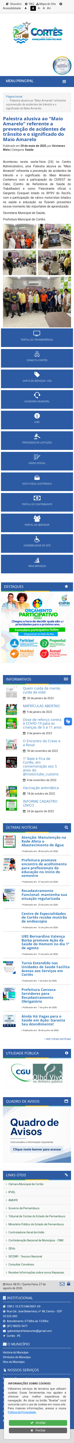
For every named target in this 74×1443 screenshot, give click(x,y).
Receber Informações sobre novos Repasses (36, 1272)
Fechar (40, 1430)
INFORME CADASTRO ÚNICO (40, 803)
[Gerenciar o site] (68, 1284)
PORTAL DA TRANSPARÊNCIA (37, 339)
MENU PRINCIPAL (20, 81)
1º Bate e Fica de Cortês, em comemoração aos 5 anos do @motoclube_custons (41, 766)
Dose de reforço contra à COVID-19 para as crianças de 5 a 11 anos (42, 723)
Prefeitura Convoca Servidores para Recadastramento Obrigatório (39, 995)
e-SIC (37, 422)
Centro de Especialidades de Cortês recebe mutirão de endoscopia (44, 917)
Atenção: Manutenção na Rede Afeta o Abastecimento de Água (44, 841)
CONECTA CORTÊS (37, 360)
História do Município (16, 1352)
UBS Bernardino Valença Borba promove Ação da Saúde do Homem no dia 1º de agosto (45, 942)
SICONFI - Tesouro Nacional (25, 1256)
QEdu (11, 1248)
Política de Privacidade (22, 1412)
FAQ (31, 3)
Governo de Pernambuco (23, 1208)
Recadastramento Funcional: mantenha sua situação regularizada (44, 894)
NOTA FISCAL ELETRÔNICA (37, 483)
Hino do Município (14, 1361)
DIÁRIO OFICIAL (37, 463)
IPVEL (12, 1192)
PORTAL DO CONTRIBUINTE (37, 504)
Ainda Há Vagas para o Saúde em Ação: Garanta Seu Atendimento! (43, 1020)
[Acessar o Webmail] (62, 1284)
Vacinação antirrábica (41, 787)
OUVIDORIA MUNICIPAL (37, 401)
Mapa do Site (47, 3)
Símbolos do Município (17, 1357)
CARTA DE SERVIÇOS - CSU (37, 381)
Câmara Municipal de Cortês (26, 1184)
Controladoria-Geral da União (26, 1232)
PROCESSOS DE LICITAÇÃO (37, 442)
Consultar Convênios (21, 1264)
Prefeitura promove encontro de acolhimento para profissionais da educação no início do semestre (44, 868)
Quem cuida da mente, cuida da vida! (42, 690)
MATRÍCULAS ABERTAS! (41, 705)
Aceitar (40, 1422)
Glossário (15, 3)
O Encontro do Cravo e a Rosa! (41, 743)
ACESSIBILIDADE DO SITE (37, 545)
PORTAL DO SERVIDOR (37, 525)
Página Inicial (14, 96)
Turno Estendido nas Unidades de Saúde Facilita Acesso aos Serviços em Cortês (46, 969)
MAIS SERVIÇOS (37, 566)
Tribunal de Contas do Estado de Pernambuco (36, 1216)
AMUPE (13, 1200)
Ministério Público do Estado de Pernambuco (36, 1224)
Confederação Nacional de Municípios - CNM (35, 1240)
